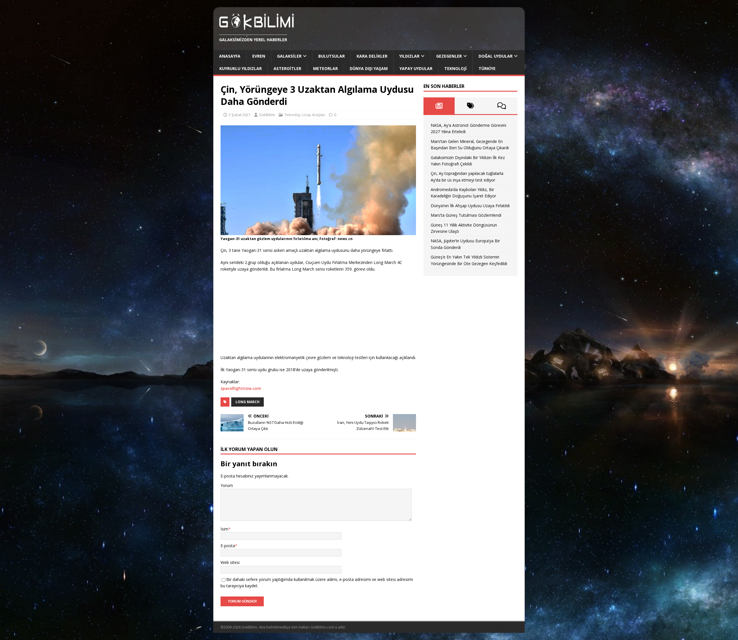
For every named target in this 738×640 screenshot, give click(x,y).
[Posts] (439, 105)
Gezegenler (449, 56)
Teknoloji (455, 68)
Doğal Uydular (496, 56)
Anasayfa (229, 56)
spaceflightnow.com (241, 388)
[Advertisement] (264, 314)
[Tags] (470, 105)
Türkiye (487, 68)
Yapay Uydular (416, 68)
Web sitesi (230, 562)
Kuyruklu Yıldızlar (240, 68)
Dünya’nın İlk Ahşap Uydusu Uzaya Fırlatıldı (470, 205)
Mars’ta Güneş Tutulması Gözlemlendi (466, 215)
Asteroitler (287, 68)
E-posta (228, 545)
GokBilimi (267, 114)
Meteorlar (325, 68)
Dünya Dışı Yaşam (369, 68)
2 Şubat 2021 (240, 114)
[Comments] (501, 105)
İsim (224, 529)
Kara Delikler (372, 56)
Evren (258, 56)
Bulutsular (331, 56)
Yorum (227, 485)
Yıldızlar (409, 56)
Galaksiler (289, 56)
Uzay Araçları (313, 114)
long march (247, 401)
